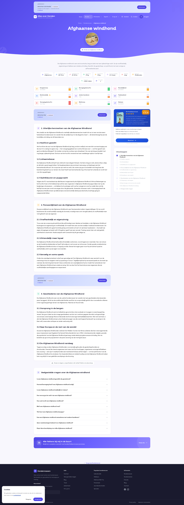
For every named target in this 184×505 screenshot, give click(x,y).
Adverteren (142, 7)
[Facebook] (125, 489)
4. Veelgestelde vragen (126, 189)
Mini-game (67, 489)
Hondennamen (128, 477)
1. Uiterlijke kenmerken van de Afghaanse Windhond (132, 156)
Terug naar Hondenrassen (93, 463)
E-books (126, 480)
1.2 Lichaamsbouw (124, 162)
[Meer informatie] (50, 95)
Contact (66, 474)
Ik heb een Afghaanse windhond (93, 50)
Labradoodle (97, 474)
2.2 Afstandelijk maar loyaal (126, 172)
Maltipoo (96, 477)
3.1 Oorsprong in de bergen (126, 180)
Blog (65, 480)
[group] (92, 442)
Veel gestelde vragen (70, 477)
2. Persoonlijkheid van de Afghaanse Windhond (133, 167)
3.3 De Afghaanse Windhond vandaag (129, 186)
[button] (53, 89)
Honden (87, 17)
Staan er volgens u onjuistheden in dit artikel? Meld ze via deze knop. (73, 363)
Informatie (97, 17)
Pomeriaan (97, 483)
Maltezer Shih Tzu (99, 480)
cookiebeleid (17, 495)
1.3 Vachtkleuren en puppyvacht (127, 164)
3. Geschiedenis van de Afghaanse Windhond (132, 178)
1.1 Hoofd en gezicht (124, 159)
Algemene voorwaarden (144, 502)
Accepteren (38, 499)
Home (80, 17)
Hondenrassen (88, 23)
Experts (106, 17)
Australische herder (99, 486)
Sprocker (96, 489)
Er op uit (115, 17)
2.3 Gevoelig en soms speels (126, 175)
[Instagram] (128, 489)
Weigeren (28, 499)
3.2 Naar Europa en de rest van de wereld (130, 183)
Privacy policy (132, 502)
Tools (65, 483)
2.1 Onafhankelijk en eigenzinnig (128, 170)
